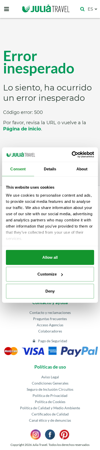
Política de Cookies (50, 401)
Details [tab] (50, 168)
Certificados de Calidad (50, 414)
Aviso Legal (50, 377)
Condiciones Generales (50, 383)
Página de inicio (22, 129)
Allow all (50, 257)
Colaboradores (50, 331)
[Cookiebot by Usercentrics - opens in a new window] (72, 154)
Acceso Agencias (50, 325)
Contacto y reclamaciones (50, 312)
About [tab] (82, 168)
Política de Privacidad (50, 395)
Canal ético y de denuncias (50, 420)
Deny (50, 291)
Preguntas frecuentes (50, 318)
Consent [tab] (18, 168)
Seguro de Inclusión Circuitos (50, 389)
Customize (47, 274)
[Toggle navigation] (6, 9)
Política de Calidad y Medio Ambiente (50, 408)
